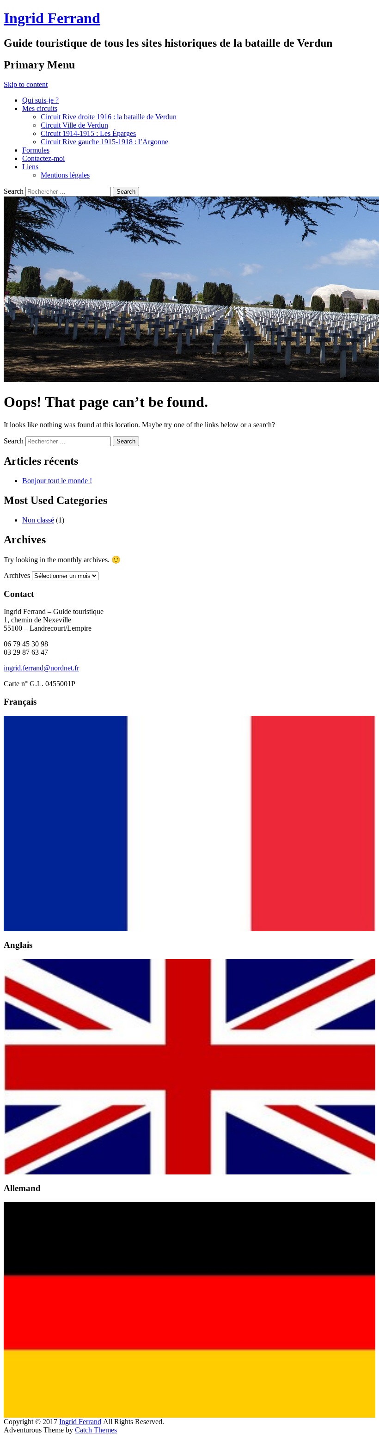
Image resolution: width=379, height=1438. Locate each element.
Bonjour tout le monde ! (57, 481)
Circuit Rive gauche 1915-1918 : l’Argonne (104, 142)
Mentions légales (65, 175)
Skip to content (26, 84)
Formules (35, 150)
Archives (17, 575)
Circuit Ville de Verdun (74, 125)
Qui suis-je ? (40, 100)
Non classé (38, 520)
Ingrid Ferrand (52, 18)
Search (14, 191)
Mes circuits (39, 108)
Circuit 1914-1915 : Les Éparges (88, 133)
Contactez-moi (43, 158)
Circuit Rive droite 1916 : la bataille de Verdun (109, 117)
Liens (30, 167)
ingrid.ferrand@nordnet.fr (41, 668)
